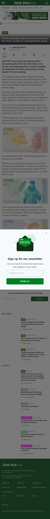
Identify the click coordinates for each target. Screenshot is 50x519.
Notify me (25, 281)
